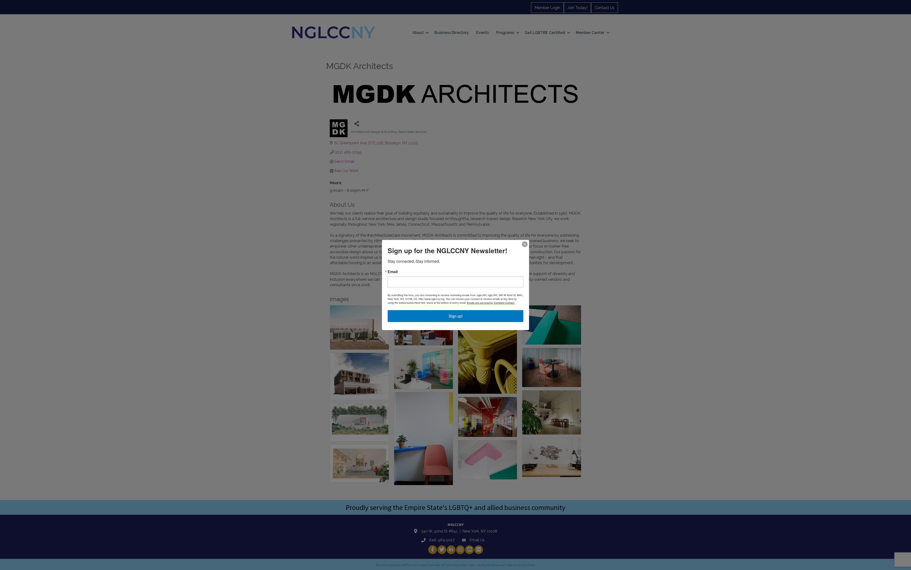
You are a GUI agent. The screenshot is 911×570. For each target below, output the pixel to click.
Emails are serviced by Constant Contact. (491, 302)
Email (393, 272)
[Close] (525, 244)
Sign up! (456, 316)
